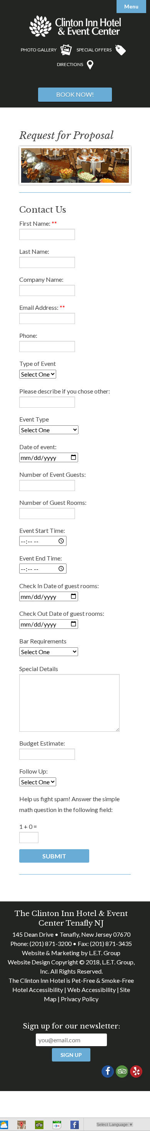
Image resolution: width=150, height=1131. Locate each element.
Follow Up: (33, 771)
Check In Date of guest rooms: (59, 585)
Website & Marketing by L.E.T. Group (71, 952)
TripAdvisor (122, 1071)
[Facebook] (74, 1126)
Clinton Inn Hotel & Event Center (75, 26)
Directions (70, 64)
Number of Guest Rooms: (53, 502)
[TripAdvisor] (39, 1126)
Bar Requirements (43, 641)
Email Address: (42, 307)
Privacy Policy (79, 998)
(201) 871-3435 (111, 943)
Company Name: (41, 279)
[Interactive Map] (21, 1126)
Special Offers (94, 50)
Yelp (136, 1071)
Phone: (28, 335)
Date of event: (38, 446)
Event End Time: (40, 558)
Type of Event (37, 363)
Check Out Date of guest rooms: (61, 613)
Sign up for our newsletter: (71, 1026)
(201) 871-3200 (51, 943)
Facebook (108, 1071)
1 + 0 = (28, 826)
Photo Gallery (39, 50)
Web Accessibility (91, 989)
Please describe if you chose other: (64, 391)
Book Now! (75, 94)
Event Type (34, 419)
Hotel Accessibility (37, 989)
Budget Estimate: (42, 743)
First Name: (38, 223)
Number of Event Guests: (52, 474)
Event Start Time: (42, 530)
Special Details (38, 668)
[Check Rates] (57, 1126)
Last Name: (34, 251)
